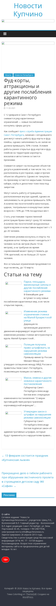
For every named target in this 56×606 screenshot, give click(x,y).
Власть (8, 75)
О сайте (6, 514)
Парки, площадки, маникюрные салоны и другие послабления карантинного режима (37, 286)
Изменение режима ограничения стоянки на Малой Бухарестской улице (38, 316)
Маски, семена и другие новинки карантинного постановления (38, 381)
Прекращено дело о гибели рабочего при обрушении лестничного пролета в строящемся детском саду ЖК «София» (27, 479)
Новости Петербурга (24, 75)
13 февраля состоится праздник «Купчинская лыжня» (25, 458)
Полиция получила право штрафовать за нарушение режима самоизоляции (37, 349)
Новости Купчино (28, 9)
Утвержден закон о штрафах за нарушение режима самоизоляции (37, 414)
